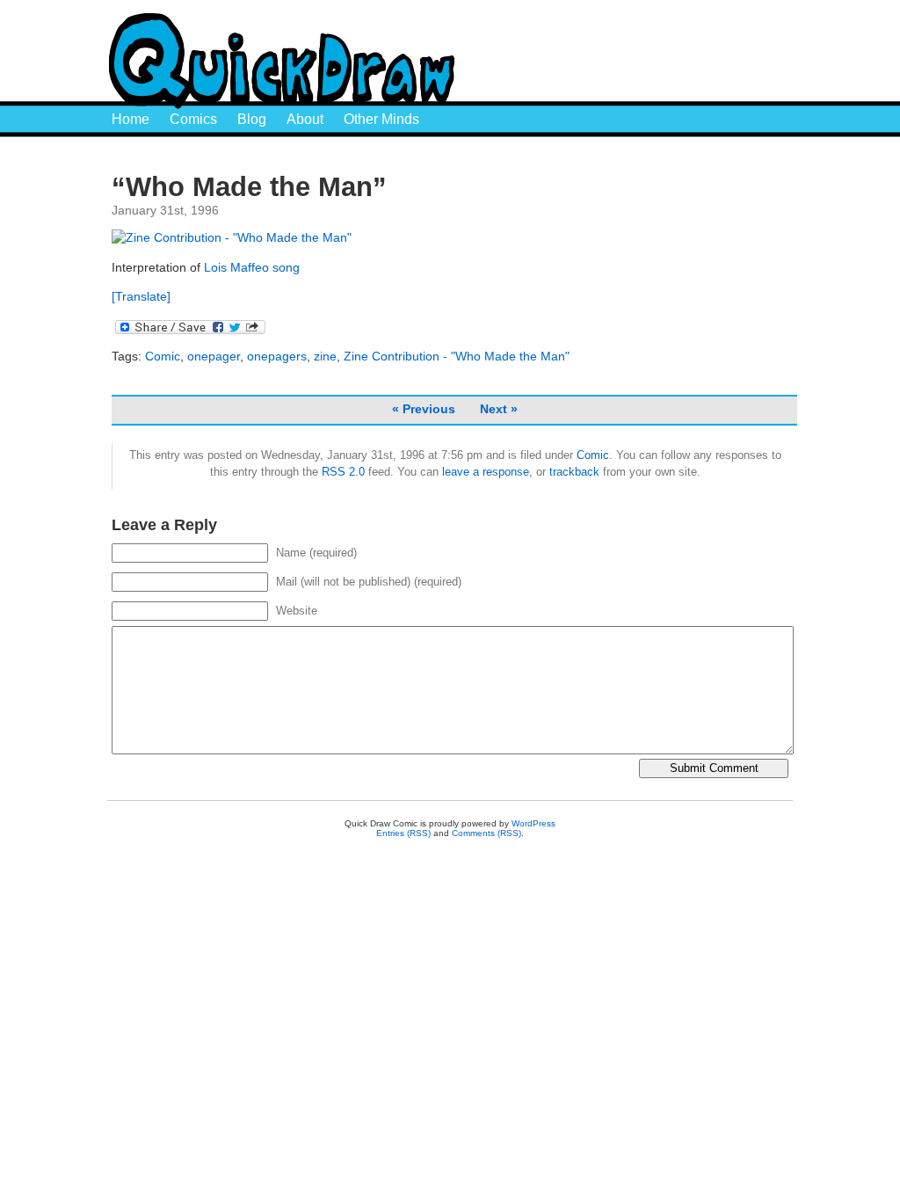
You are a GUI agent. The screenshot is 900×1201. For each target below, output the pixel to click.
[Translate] (141, 296)
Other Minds (381, 119)
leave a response (485, 472)
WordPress (533, 823)
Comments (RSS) (486, 833)
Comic (162, 356)
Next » (499, 409)
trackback (574, 472)
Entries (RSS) (403, 833)
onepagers (277, 356)
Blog (251, 119)
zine (325, 356)
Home (130, 119)
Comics (193, 119)
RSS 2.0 (343, 472)
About (305, 119)
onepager (213, 356)
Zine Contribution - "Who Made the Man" (457, 356)
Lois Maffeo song (252, 267)
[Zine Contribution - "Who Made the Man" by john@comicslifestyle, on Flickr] (232, 237)
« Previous (423, 409)
